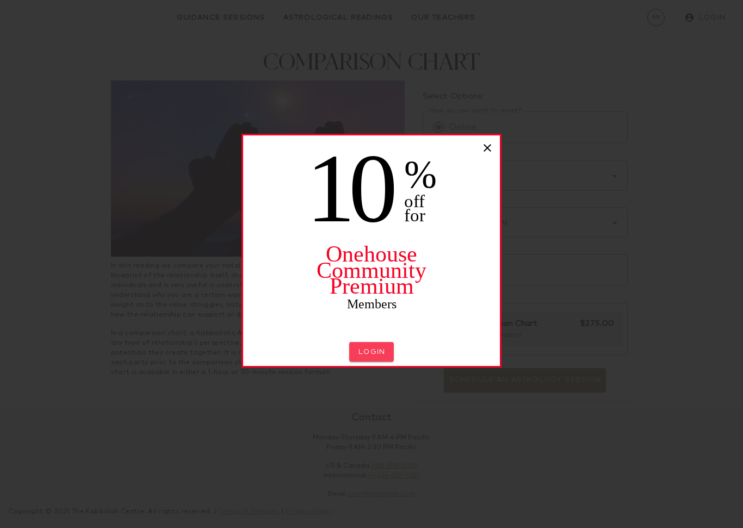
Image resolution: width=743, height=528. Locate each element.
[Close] (487, 148)
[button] (371, 352)
